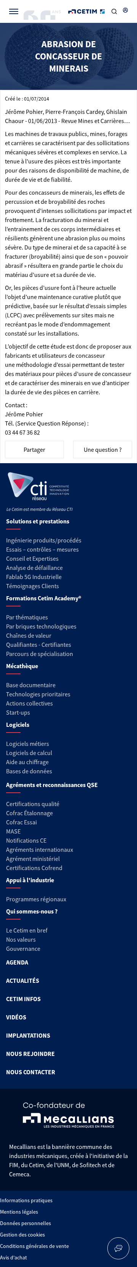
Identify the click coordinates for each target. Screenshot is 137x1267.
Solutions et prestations (37, 521)
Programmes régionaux (36, 899)
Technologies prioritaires (38, 694)
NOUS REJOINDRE (30, 1053)
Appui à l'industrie (30, 880)
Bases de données (29, 771)
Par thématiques (27, 617)
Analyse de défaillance (34, 567)
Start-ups (18, 712)
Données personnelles (25, 1223)
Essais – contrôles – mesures (42, 549)
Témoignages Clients (32, 586)
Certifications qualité (32, 804)
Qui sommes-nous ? (31, 911)
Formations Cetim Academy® (43, 598)
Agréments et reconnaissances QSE (52, 785)
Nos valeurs (21, 939)
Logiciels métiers (27, 743)
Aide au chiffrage (27, 762)
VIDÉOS (16, 1017)
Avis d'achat (13, 1257)
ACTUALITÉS (22, 980)
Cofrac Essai (21, 822)
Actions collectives (29, 703)
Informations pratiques (26, 1200)
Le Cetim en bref (27, 930)
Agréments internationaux (39, 849)
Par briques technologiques (41, 626)
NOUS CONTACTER (30, 1072)
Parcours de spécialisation (39, 653)
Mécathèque (22, 666)
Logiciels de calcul (29, 753)
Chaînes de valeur (28, 635)
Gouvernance (23, 948)
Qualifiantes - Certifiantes (38, 644)
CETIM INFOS (23, 999)
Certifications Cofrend (34, 868)
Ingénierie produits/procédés (43, 540)
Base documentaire (31, 685)
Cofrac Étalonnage (29, 813)
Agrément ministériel (33, 858)
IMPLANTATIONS (28, 1035)
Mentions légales (19, 1211)
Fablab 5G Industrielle (34, 577)
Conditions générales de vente (34, 1246)
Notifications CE (26, 840)
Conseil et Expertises (32, 558)
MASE (13, 831)
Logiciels (17, 724)
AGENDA (17, 962)
